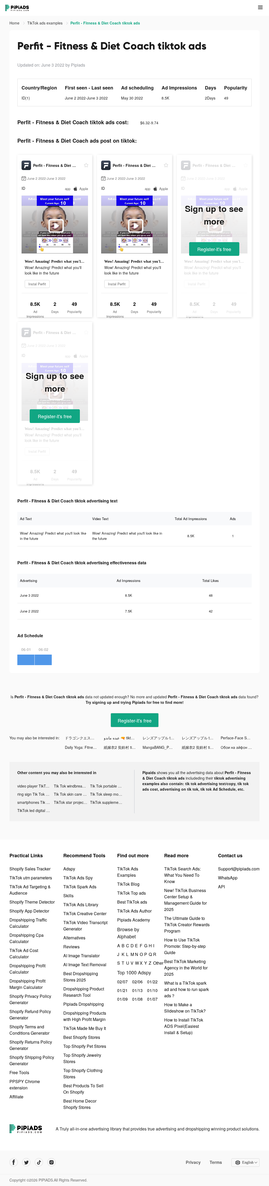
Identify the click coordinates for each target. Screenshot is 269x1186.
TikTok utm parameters (30, 878)
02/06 (136, 982)
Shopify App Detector (29, 911)
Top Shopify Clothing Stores (82, 1073)
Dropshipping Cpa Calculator (26, 938)
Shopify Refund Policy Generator (30, 1014)
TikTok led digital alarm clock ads (35, 810)
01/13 (136, 990)
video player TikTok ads (35, 786)
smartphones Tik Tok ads (35, 802)
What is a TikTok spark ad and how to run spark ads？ (186, 989)
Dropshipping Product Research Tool (83, 992)
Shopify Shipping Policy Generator (31, 1060)
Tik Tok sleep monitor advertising (108, 794)
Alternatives (74, 938)
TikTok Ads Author (134, 911)
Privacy (193, 1162)
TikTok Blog (128, 884)
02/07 (121, 982)
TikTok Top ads (131, 893)
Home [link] (14, 23)
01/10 (151, 990)
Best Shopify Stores (81, 1037)
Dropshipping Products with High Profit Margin (84, 1016)
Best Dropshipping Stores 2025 (80, 976)
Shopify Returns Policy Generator (30, 1045)
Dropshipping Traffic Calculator (28, 923)
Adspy (69, 869)
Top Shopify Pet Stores (84, 1046)
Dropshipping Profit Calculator (27, 969)
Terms (216, 1162)
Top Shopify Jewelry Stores (82, 1058)
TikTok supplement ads (108, 802)
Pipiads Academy (133, 920)
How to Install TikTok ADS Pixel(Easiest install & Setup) (183, 1026)
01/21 (121, 990)
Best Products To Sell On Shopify (83, 1089)
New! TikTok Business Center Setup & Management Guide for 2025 (185, 899)
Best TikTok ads (132, 902)
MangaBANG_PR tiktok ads (162, 747)
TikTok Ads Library (80, 904)
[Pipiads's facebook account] (13, 1162)
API (221, 887)
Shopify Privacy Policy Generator (30, 999)
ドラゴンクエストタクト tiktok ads (84, 737)
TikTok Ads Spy (78, 878)
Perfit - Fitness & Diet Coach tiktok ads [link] (105, 23)
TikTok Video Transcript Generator (85, 925)
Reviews (71, 947)
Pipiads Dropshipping (83, 1004)
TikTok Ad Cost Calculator (23, 953)
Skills (68, 896)
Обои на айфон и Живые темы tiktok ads (240, 747)
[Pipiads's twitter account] (26, 1162)
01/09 (121, 999)
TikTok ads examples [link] (45, 23)
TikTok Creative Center (84, 913)
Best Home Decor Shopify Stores (79, 1104)
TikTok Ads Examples (127, 872)
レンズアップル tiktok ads (162, 737)
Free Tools (19, 1072)
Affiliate (16, 1097)
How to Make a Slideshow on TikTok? (185, 1007)
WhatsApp (227, 878)
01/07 (151, 999)
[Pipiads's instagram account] (51, 1162)
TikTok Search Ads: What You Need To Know (182, 875)
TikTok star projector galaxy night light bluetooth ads (72, 802)
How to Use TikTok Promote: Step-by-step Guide (185, 946)
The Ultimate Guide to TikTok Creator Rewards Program (187, 924)
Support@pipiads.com (239, 869)
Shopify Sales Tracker (29, 869)
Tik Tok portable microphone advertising (108, 786)
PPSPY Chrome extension (24, 1084)
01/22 (151, 982)
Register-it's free (214, 249)
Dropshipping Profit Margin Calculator (27, 984)
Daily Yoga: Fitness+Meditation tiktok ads (84, 747)
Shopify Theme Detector (32, 902)
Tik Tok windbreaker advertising (72, 786)
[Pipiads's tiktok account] (39, 1162)
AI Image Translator (81, 956)
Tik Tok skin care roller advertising (72, 794)
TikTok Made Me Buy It (84, 1028)
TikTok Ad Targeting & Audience (30, 890)
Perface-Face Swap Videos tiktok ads (240, 737)
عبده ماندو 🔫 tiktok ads (123, 737)
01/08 (136, 999)
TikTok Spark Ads (79, 887)
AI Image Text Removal (84, 964)
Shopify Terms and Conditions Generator (29, 1030)
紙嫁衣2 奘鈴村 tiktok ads (123, 747)
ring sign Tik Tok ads (34, 794)
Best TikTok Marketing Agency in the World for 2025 (186, 967)
